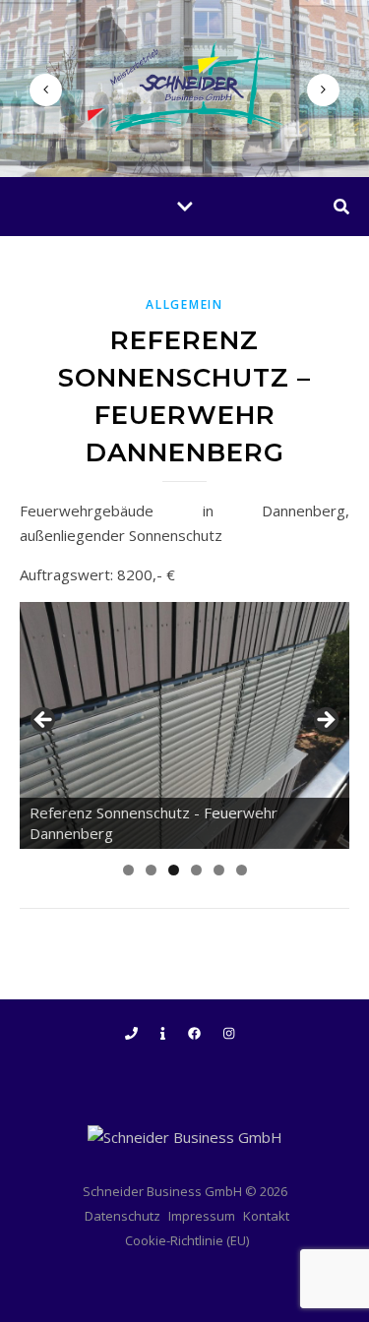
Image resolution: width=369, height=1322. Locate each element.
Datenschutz (122, 1216)
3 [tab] (173, 870)
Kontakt (266, 1216)
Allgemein (184, 304)
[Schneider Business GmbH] (185, 85)
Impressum (201, 1216)
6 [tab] (241, 870)
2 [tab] (151, 870)
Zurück (44, 721)
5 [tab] (219, 870)
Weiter (324, 721)
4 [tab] (196, 870)
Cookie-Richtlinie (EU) (187, 1240)
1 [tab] (128, 870)
